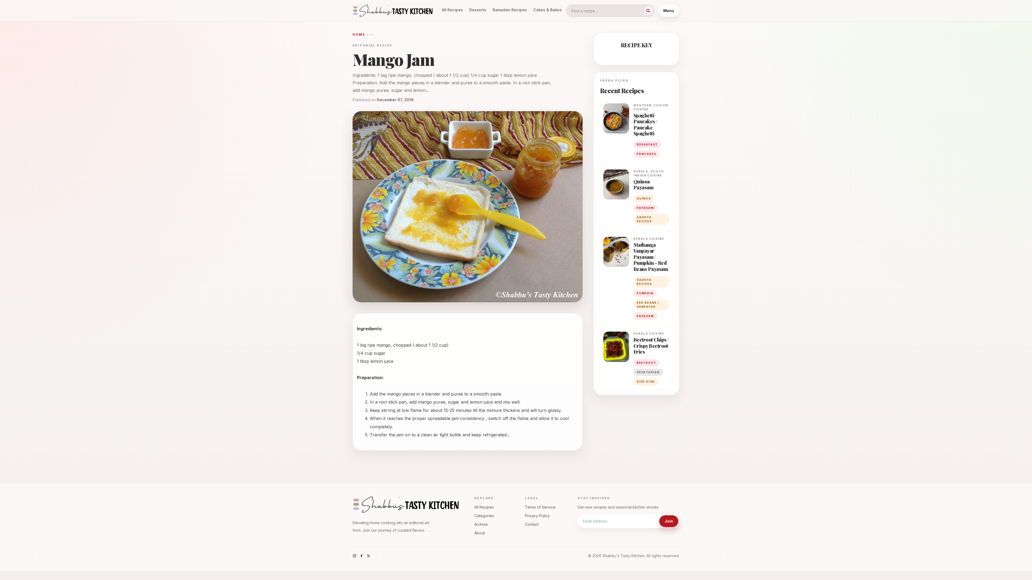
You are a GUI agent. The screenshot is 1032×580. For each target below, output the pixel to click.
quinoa (644, 198)
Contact (532, 524)
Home (359, 34)
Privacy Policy (537, 515)
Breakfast (647, 144)
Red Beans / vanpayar (648, 304)
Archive (481, 524)
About (479, 533)
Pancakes (646, 153)
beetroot (646, 362)
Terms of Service (540, 507)
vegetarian (648, 372)
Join (669, 521)
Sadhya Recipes (644, 219)
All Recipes (452, 10)
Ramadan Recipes (510, 10)
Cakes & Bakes (547, 10)
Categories (484, 515)
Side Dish (646, 381)
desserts (477, 10)
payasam (645, 207)
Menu (668, 10)
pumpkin (645, 293)
